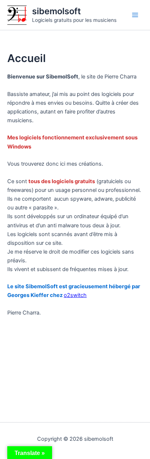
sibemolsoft (56, 11)
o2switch (75, 295)
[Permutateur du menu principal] (135, 15)
